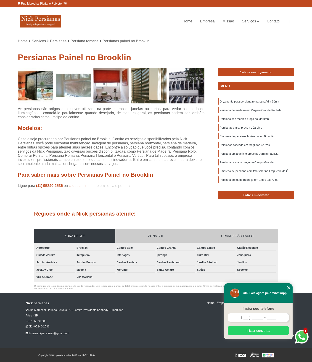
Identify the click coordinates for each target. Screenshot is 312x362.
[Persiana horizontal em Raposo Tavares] (149, 85)
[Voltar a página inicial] (40, 21)
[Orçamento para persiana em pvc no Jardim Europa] (73, 85)
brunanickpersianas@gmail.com (48, 333)
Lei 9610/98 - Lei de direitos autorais (53, 288)
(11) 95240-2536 (50, 186)
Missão (228, 21)
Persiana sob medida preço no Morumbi (245, 119)
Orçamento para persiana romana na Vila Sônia (249, 101)
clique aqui (78, 186)
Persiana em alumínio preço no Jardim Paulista (249, 153)
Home (187, 21)
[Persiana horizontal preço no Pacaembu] (35, 85)
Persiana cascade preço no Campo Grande (247, 162)
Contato (273, 21)
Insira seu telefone (258, 309)
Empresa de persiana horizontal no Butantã (247, 136)
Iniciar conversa (258, 330)
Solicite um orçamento (256, 72)
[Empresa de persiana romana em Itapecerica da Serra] (111, 85)
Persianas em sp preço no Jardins (241, 127)
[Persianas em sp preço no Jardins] (186, 85)
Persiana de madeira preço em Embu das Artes (249, 179)
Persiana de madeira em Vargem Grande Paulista (250, 110)
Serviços (249, 21)
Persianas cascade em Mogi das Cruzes (245, 145)
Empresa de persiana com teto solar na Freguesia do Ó (254, 171)
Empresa (207, 21)
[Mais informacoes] (289, 21)
